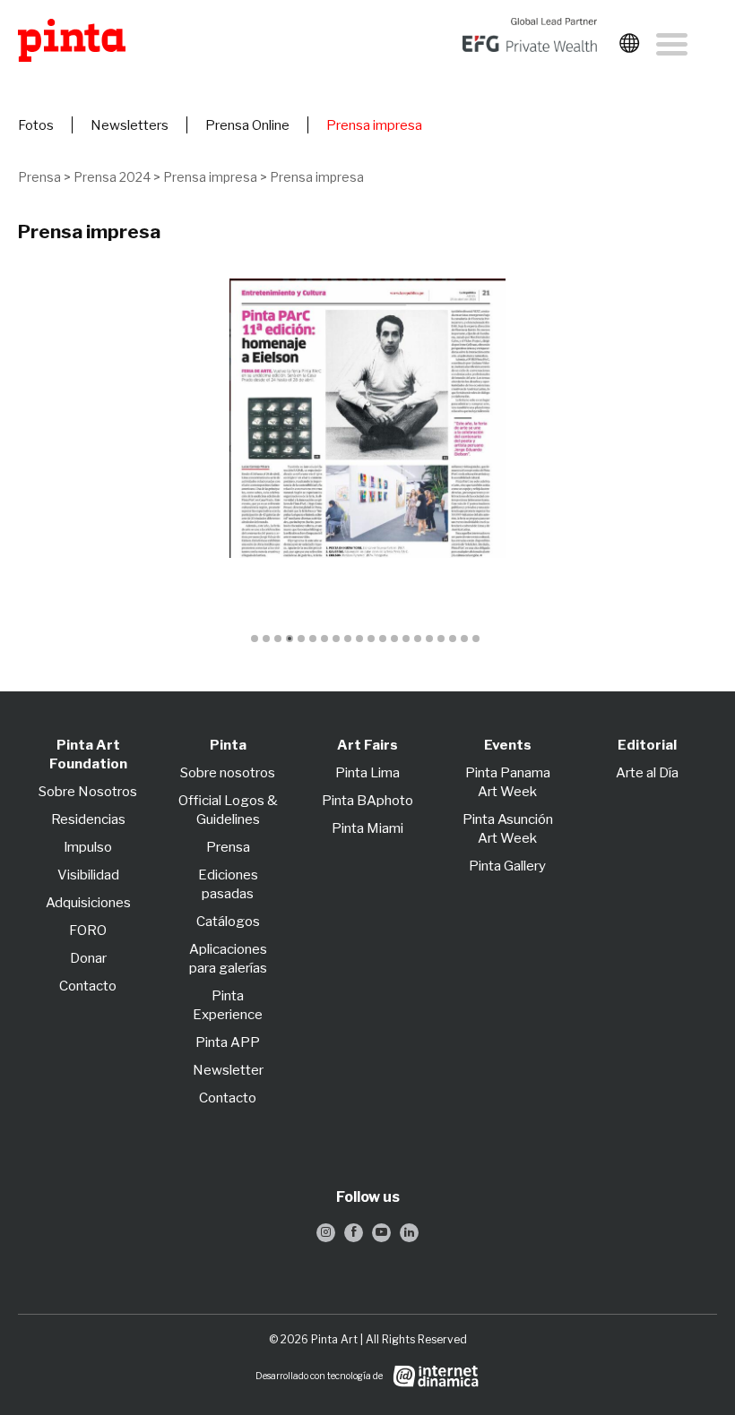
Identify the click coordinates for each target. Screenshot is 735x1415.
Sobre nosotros (227, 773)
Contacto (88, 986)
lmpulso (88, 847)
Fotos (36, 125)
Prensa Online (247, 125)
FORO (88, 930)
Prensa (39, 176)
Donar (88, 958)
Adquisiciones (88, 903)
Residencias (88, 819)
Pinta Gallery (507, 866)
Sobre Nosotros (88, 792)
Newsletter (228, 1070)
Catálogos (228, 921)
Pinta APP (227, 1042)
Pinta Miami (367, 828)
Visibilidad (88, 875)
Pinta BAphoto (367, 801)
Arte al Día (647, 773)
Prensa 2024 (112, 176)
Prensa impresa (374, 125)
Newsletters (130, 125)
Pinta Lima (367, 773)
